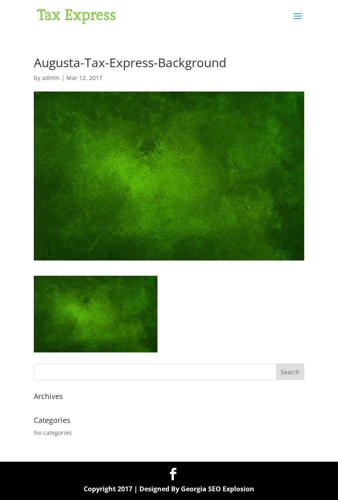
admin (51, 78)
